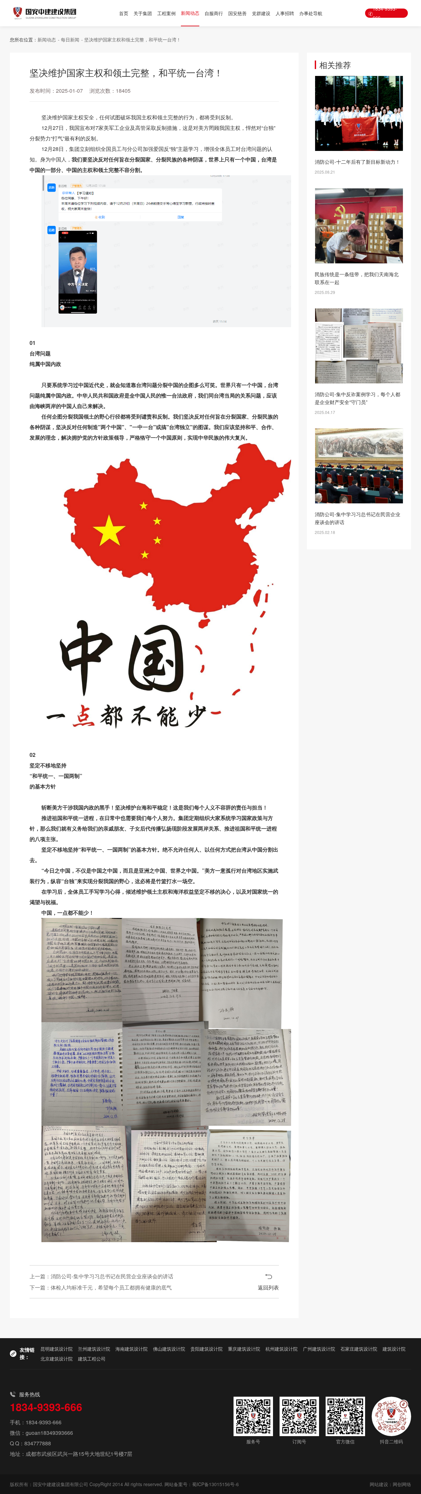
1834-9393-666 (385, 13)
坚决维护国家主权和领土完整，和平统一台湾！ (132, 39)
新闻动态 (190, 13)
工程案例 (166, 13)
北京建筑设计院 (56, 1358)
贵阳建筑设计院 (206, 1348)
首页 (123, 13)
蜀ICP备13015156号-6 (215, 1484)
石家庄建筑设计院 (358, 1348)
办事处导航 (310, 13)
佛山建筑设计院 (169, 1348)
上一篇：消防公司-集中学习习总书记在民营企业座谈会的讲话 (101, 1276)
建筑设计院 (394, 1348)
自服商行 (214, 13)
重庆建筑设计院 (244, 1348)
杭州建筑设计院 (281, 1348)
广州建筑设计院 (319, 1348)
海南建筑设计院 (131, 1348)
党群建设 (261, 13)
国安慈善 (237, 13)
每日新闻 (70, 39)
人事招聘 (285, 13)
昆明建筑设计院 (56, 1348)
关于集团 (143, 13)
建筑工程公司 (92, 1358)
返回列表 (268, 1287)
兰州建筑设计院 (94, 1348)
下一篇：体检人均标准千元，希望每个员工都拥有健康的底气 (101, 1287)
